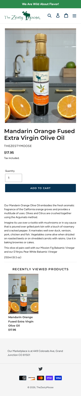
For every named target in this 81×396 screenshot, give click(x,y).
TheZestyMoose (45, 387)
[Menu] (74, 15)
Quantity (10, 170)
